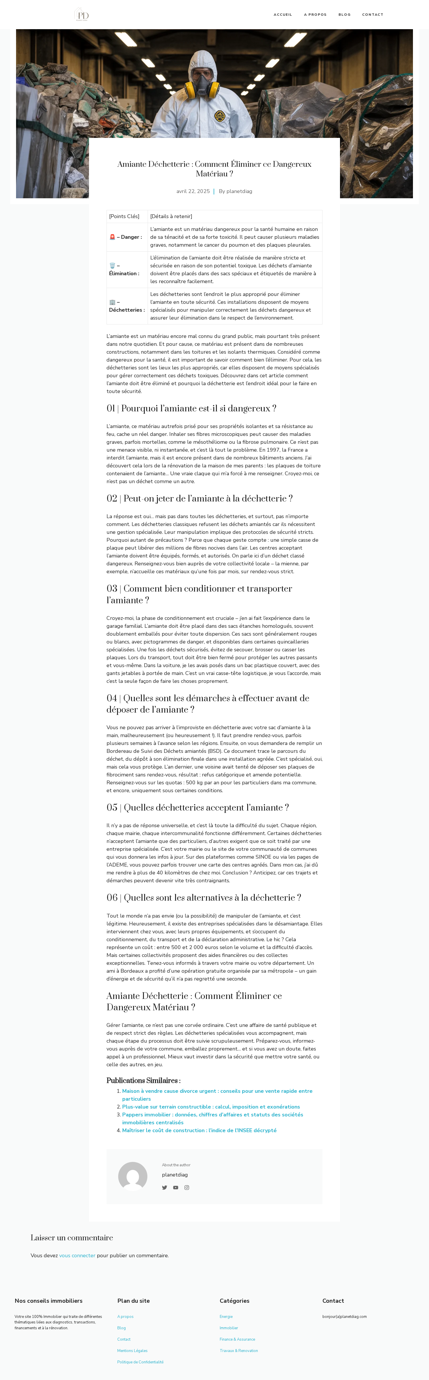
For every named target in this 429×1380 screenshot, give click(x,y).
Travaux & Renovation (239, 1350)
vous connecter (77, 1255)
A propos (315, 14)
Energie (226, 1316)
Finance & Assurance (237, 1339)
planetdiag (239, 191)
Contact (373, 14)
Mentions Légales (132, 1350)
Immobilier (229, 1328)
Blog (344, 14)
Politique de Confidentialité (140, 1362)
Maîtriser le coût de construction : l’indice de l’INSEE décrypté (199, 1130)
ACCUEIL (283, 14)
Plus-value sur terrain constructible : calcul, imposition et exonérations (211, 1106)
